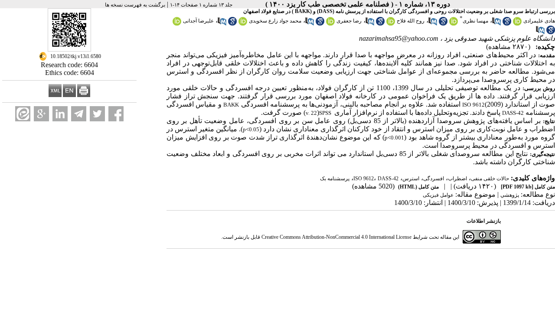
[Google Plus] (41, 113)
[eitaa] (22, 113)
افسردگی (433, 179)
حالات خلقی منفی (490, 179)
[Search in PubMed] (496, 24)
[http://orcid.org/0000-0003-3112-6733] (390, 24)
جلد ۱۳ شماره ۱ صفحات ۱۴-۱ (201, 5)
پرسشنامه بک (334, 179)
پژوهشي (509, 195)
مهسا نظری (475, 21)
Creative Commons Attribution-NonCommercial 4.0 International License (336, 237)
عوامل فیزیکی (438, 195)
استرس (410, 179)
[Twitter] (97, 113)
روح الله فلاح (410, 21)
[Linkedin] (60, 113)
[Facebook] (116, 113)
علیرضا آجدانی (198, 21)
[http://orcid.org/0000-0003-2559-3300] (177, 24)
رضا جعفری (349, 21)
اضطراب (457, 179)
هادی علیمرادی (539, 21)
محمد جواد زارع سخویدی (275, 21)
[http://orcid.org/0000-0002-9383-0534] (330, 24)
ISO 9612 (363, 179)
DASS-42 (388, 179)
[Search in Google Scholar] (507, 24)
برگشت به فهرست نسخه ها (135, 5)
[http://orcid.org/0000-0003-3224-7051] (453, 24)
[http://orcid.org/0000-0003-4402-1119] (517, 24)
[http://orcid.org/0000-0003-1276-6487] (242, 24)
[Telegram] (78, 113)
